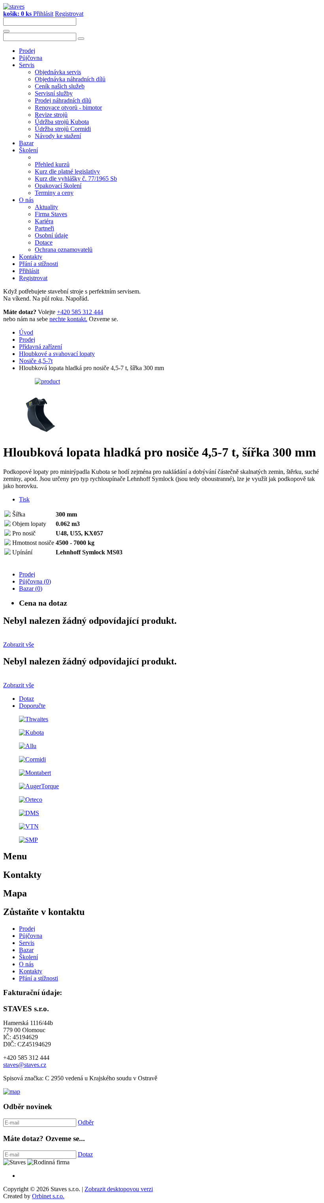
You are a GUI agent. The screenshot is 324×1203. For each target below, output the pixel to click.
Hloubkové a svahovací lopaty (57, 353)
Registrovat (69, 13)
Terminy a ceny (54, 192)
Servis (26, 65)
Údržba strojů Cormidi (63, 128)
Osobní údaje (51, 235)
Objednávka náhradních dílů (70, 79)
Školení (28, 150)
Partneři (44, 228)
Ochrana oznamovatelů (63, 249)
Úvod (26, 332)
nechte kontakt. (68, 319)
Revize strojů (51, 114)
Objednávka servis (58, 72)
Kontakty (30, 256)
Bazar (26, 143)
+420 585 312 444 (80, 312)
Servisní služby (54, 93)
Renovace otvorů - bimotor (68, 107)
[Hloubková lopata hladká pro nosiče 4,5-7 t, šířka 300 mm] (47, 381)
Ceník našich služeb (60, 86)
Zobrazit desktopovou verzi (119, 1189)
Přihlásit (43, 13)
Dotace (44, 242)
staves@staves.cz (24, 1064)
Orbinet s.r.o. (48, 1196)
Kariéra (44, 221)
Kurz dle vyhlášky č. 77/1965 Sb (76, 178)
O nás (26, 199)
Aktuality (46, 207)
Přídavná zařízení (40, 346)
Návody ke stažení (58, 136)
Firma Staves (51, 214)
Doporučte (32, 705)
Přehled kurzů (52, 164)
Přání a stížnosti (38, 263)
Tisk (24, 499)
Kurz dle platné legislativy (67, 171)
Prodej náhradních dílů (63, 100)
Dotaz (26, 698)
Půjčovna (30, 57)
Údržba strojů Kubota (62, 121)
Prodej (27, 50)
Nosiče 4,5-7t (36, 360)
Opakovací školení (58, 185)
